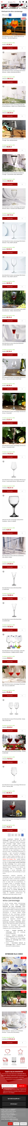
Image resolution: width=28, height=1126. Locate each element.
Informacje (13, 1104)
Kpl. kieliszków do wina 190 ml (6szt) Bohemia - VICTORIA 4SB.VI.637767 (13, 344)
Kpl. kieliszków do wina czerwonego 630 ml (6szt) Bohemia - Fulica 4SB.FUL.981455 (13, 241)
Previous (4, 1025)
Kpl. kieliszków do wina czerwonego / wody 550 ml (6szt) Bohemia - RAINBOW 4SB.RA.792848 (13, 651)
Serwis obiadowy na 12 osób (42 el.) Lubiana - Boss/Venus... (12, 1031)
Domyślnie (6, 15)
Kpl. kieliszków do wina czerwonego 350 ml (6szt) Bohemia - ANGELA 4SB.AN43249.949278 (13, 71)
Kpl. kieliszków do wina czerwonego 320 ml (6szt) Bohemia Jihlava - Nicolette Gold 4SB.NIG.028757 (13, 207)
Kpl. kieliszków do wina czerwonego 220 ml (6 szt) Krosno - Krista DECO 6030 (13, 446)
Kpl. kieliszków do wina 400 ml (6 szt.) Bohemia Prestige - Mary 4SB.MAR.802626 (13, 139)
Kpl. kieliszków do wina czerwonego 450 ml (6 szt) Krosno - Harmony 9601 (13, 785)
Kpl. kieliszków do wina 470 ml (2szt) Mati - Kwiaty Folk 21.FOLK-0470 (13, 719)
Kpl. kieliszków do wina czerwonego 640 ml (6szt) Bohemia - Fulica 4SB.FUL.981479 (13, 275)
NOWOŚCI (20, 1054)
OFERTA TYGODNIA (13, 1063)
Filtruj (24, 15)
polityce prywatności (6, 1120)
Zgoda (10, 1123)
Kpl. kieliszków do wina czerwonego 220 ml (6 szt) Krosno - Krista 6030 (13, 412)
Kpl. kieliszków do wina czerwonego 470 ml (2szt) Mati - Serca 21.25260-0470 (13, 684)
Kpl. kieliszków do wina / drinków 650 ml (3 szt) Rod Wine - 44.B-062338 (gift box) (13, 37)
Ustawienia (23, 1123)
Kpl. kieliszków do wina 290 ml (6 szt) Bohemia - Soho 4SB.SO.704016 (13, 556)
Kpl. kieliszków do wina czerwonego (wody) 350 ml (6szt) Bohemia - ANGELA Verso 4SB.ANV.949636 (13, 105)
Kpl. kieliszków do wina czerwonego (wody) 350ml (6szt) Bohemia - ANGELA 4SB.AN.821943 (14, 310)
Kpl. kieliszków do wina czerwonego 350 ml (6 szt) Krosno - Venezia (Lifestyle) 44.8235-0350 (13, 378)
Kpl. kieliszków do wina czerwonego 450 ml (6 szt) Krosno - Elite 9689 (13, 819)
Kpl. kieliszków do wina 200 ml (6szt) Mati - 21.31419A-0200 (12, 619)
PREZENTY (22, 1063)
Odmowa (16, 1123)
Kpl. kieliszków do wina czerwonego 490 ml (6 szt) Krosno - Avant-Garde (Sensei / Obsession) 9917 (13, 480)
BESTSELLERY (7, 1054)
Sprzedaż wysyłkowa (14, 1098)
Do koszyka (10, 48)
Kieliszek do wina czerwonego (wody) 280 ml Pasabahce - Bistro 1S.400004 (12, 520)
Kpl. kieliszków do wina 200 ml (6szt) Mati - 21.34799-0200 (12, 588)
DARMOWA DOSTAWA (5, 1063)
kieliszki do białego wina (9, 859)
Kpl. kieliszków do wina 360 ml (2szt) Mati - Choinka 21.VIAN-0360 (14, 752)
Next (24, 1025)
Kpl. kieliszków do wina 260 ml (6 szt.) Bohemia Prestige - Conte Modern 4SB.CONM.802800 (13, 173)
